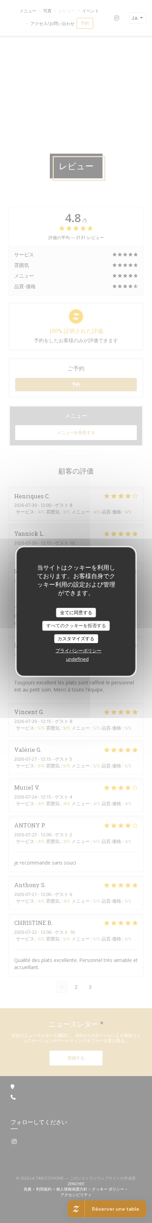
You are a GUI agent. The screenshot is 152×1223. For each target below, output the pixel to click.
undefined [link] (77, 659)
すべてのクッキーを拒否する (76, 625)
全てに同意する (76, 612)
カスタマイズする (76, 638)
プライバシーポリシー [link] (78, 650)
